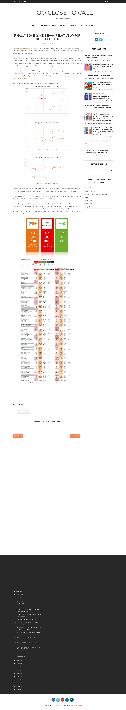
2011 (18, 686)
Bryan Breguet (19, 404)
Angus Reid (88, 207)
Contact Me (22, 1)
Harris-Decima (89, 200)
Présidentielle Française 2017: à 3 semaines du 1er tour (103, 67)
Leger (87, 197)
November (21, 603)
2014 (18, 676)
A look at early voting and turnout (29, 619)
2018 (18, 663)
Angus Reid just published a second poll (24, 48)
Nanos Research (89, 203)
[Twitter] (101, 39)
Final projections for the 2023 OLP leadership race (102, 85)
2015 (18, 673)
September (22, 653)
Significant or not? (87, 25)
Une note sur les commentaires (97, 76)
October (21, 607)
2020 (18, 601)
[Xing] (72, 700)
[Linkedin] (67, 700)
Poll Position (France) (91, 188)
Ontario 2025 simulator (68, 25)
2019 (18, 660)
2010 (18, 689)
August (21, 656)
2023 (18, 591)
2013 (18, 679)
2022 (18, 594)
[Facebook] (96, 39)
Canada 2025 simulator (48, 25)
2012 (18, 683)
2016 (18, 670)
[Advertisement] (27, 571)
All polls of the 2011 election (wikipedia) (96, 194)
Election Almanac (90, 191)
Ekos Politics (88, 210)
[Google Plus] (62, 700)
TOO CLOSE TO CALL (63, 12)
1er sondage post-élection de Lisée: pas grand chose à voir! (101, 96)
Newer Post (18, 436)
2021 (18, 598)
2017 (18, 667)
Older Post (75, 436)
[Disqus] (47, 471)
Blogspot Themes (78, 705)
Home (15, 1)
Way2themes (59, 705)
